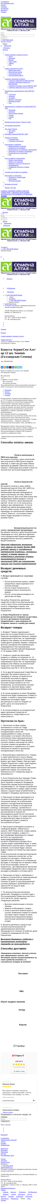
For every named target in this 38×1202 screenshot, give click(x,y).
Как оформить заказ (7, 1155)
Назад (11, 297)
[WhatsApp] (15, 367)
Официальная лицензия (9, 1140)
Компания (4, 1135)
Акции (3, 1141)
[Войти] (2, 255)
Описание (8, 390)
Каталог (3, 1154)
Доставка (8, 393)
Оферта (3, 1190)
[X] (10, 367)
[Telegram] (21, 367)
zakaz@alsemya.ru (10, 304)
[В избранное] (2, 363)
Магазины (4, 1150)
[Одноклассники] (5, 367)
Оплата (7, 392)
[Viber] (13, 367)
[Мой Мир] (7, 367)
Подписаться (5, 1121)
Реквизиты (4, 1148)
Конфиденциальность (8, 1188)
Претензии (4, 1152)
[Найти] (5, 38)
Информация (5, 1145)
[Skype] (18, 367)
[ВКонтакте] (2, 367)
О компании (5, 1138)
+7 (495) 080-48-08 (7, 40)
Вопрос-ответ (5, 1162)
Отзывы (7, 395)
